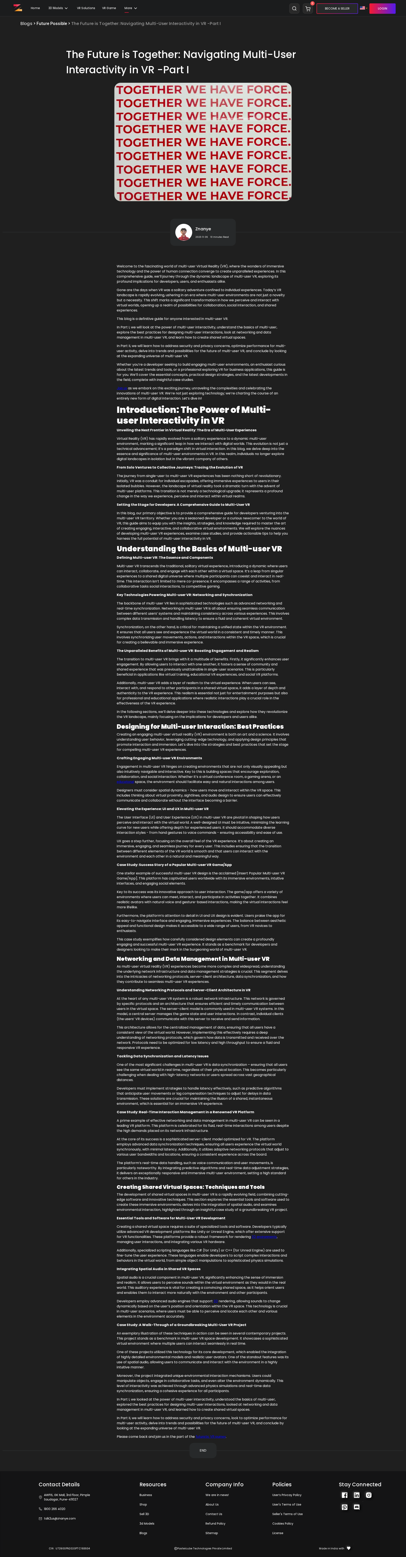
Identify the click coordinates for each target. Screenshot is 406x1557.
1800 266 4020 (54, 1509)
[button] (109, 8)
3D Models (56, 8)
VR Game (109, 8)
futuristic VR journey (211, 1437)
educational (125, 782)
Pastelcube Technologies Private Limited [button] (204, 1548)
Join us (122, 388)
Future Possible (52, 23)
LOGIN (382, 8)
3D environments (264, 1237)
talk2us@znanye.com (60, 1518)
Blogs (26, 23)
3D (216, 1301)
